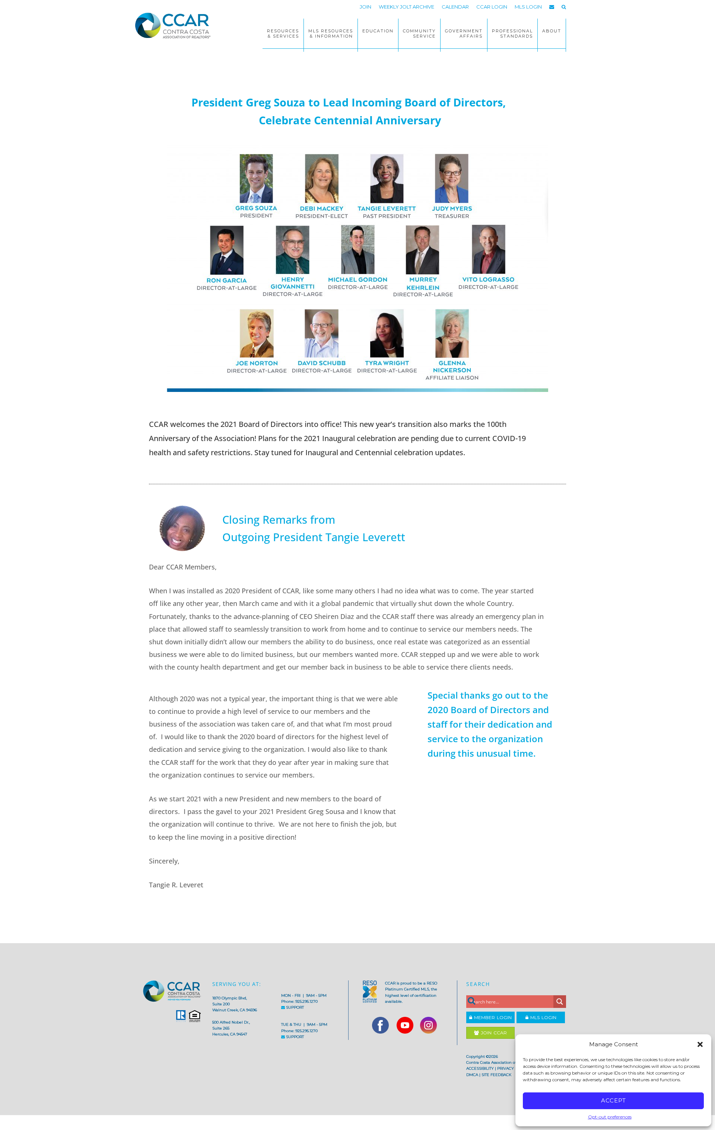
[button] (700, 1044)
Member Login (492, 1017)
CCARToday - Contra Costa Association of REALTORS (175, 25)
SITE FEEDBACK (496, 1074)
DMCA (472, 1074)
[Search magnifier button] (559, 1001)
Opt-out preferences (610, 1117)
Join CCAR (493, 1032)
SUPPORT (294, 1007)
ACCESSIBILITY (480, 1068)
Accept (613, 1100)
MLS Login (542, 1017)
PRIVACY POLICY (513, 1068)
